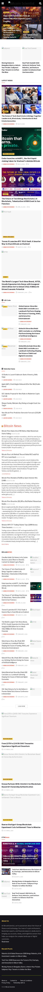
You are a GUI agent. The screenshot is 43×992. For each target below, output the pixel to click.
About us (4, 980)
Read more (5, 942)
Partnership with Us (19, 983)
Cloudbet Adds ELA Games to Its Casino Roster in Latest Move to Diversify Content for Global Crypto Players (15, 559)
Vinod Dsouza (7, 408)
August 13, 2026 (10, 864)
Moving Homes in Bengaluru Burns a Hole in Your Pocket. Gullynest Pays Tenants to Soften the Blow (11, 67)
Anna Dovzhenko (8, 124)
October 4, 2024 (8, 749)
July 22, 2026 (17, 903)
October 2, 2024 (8, 790)
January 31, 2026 (22, 697)
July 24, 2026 (17, 888)
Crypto (6, 12)
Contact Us (13, 980)
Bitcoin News (12, 426)
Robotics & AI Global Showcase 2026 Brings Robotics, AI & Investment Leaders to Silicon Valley (20, 858)
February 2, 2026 (25, 324)
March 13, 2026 (21, 247)
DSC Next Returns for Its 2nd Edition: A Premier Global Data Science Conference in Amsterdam (15, 691)
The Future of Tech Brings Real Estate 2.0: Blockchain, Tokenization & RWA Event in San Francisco (21, 201)
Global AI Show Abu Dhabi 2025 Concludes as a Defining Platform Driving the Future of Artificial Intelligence (15, 660)
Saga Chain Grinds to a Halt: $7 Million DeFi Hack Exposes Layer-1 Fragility (17, 18)
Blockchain (7, 739)
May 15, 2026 (21, 124)
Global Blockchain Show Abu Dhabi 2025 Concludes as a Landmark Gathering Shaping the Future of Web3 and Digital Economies (30, 351)
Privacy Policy (6, 983)
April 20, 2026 (21, 207)
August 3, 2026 (18, 877)
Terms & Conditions (26, 980)
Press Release (8, 154)
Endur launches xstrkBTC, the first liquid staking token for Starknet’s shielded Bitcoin (21, 159)
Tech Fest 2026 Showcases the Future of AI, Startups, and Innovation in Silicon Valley (26, 871)
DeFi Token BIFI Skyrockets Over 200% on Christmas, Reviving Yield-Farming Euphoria (11, 32)
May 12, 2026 (21, 164)
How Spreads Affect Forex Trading (30, 36)
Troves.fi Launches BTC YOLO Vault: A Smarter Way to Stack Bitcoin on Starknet (21, 242)
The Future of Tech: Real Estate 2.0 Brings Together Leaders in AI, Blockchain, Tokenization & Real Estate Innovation (21, 118)
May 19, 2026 (21, 565)
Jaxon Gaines (7, 380)
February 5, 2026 (22, 292)
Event (5, 111)
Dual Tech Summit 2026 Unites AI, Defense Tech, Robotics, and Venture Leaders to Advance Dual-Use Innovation (31, 67)
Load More (21, 706)
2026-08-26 (18, 380)
